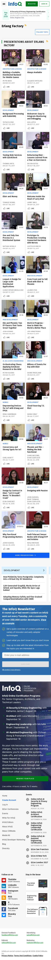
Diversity (6, 848)
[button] (25, 664)
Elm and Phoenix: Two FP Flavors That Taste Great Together (12, 325)
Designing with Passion (37, 490)
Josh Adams (8, 331)
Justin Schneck (34, 246)
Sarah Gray (32, 414)
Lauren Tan (32, 290)
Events (5, 813)
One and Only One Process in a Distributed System (11, 237)
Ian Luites (31, 122)
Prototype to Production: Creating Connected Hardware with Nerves (36, 239)
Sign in (44, 4)
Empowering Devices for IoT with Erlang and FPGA (13, 408)
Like (8, 87)
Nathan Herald (9, 246)
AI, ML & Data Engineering (13, 361)
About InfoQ (7, 826)
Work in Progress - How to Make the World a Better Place (36, 325)
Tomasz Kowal (9, 202)
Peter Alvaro (8, 373)
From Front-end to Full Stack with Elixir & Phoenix (37, 281)
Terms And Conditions (23, 956)
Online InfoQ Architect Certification (36, 814)
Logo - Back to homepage (15, 3)
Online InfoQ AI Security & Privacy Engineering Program (39, 802)
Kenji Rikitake (33, 543)
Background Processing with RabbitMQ (13, 115)
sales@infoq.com (33, 935)
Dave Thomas (33, 499)
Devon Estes (32, 163)
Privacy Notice (7, 956)
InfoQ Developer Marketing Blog (13, 842)
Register (32, 4)
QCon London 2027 (39, 862)
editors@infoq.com (9, 942)
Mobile (5, 402)
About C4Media (8, 831)
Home (4, 796)
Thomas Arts (8, 163)
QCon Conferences (10, 809)
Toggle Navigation (3, 3)
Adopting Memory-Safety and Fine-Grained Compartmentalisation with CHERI (22, 598)
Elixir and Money (10, 196)
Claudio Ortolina (34, 81)
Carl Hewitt (8, 458)
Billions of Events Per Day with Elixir (36, 365)
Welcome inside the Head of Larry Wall (36, 197)
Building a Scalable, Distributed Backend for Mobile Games (12, 74)
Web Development (34, 276)
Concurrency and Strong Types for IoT (12, 448)
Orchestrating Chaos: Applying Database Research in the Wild (12, 366)
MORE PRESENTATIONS (24, 555)
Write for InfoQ (8, 818)
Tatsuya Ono (8, 122)
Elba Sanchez (9, 501)
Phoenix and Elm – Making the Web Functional (35, 449)
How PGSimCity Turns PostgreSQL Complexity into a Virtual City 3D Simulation (23, 578)
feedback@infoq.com (10, 935)
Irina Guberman (9, 414)
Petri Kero (7, 81)
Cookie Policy (38, 956)
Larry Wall (32, 202)
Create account (9, 800)
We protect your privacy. (11, 670)
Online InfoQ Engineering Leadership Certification (36, 826)
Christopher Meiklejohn (13, 290)
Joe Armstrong (34, 331)
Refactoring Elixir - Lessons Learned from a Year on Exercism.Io (37, 157)
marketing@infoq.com (35, 942)
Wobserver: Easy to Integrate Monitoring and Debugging (36, 116)
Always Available (34, 72)
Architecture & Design (12, 69)
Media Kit (6, 835)
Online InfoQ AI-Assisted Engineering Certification (38, 839)
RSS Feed (26, 25)
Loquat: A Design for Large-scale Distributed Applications (12, 283)
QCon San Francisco (40, 849)
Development (8, 110)
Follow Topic (42, 32)
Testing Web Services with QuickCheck (12, 156)
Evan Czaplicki (33, 458)
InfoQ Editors (7, 822)
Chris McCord (33, 455)
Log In (5, 804)
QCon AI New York (39, 856)
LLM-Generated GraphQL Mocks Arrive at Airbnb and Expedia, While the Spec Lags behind (21, 588)
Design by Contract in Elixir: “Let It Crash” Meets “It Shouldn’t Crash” (12, 494)
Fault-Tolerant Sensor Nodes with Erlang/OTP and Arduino (37, 537)
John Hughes (32, 497)
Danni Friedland (34, 373)
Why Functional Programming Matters (12, 535)
